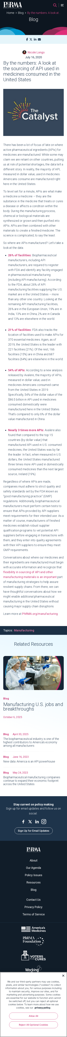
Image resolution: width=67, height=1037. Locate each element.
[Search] (55, 5)
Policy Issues (33, 875)
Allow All (33, 1016)
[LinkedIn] (35, 39)
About (33, 860)
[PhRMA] (12, 5)
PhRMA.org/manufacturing (40, 613)
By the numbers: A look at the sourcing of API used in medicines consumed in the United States (43, 12)
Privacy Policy (33, 907)
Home (10, 12)
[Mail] (39, 39)
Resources (34, 882)
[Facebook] (27, 39)
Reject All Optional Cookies (33, 1024)
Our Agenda (33, 867)
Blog (21, 12)
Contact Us (33, 899)
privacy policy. (43, 1007)
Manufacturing (24, 630)
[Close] (62, 975)
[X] (30, 39)
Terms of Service (33, 914)
